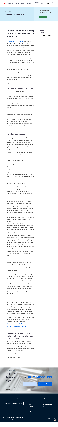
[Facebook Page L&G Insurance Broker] (52, 419)
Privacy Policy (9, 419)
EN (50, 4)
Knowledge (29, 3)
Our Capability (46, 402)
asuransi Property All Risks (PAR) (16, 41)
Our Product (45, 406)
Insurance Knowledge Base (47, 409)
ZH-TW (51, 2)
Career (42, 3)
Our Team (31, 406)
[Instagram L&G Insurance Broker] (50, 419)
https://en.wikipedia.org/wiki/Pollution (15, 323)
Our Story (31, 404)
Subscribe (21, 403)
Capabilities (10, 3)
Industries (17, 3)
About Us (34, 3)
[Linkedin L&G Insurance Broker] (48, 419)
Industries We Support (47, 404)
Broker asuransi (10, 353)
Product (23, 3)
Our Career (31, 409)
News (45, 3)
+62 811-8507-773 (39, 377)
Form (48, 3)
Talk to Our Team (46, 35)
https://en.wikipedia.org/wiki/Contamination (17, 326)
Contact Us (37, 3)
